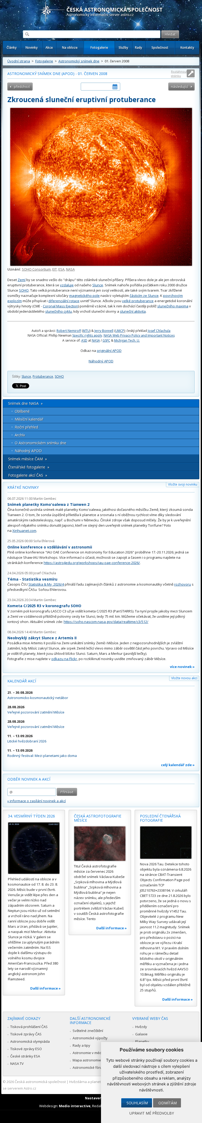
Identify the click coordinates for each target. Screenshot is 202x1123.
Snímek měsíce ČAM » (27, 458)
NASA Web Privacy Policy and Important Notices (139, 335)
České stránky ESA (25, 1056)
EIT (54, 269)
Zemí (22, 279)
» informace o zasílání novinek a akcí (36, 800)
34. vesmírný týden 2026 (31, 815)
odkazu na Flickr (64, 658)
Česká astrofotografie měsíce (97, 818)
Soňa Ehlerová (43, 541)
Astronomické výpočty (90, 1038)
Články (12, 47)
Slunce (97, 285)
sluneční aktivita (133, 311)
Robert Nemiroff (69, 330)
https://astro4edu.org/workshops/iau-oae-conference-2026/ (92, 562)
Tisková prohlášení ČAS (29, 1026)
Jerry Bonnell (103, 330)
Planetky (142, 1041)
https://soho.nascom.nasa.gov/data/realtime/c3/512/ (106, 621)
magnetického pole (84, 295)
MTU (86, 330)
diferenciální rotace (63, 300)
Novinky (32, 47)
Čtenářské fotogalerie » (28, 467)
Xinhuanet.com (24, 530)
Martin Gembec (44, 498)
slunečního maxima (172, 306)
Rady (138, 47)
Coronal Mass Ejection (60, 306)
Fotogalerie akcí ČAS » (27, 475)
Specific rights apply (87, 335)
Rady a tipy (81, 1045)
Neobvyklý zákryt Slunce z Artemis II (42, 637)
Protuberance (43, 376)
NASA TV (17, 1063)
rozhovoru (182, 584)
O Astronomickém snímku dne (40, 442)
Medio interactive (74, 1106)
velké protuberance (138, 300)
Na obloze (70, 47)
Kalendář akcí (21, 680)
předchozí (22, 86)
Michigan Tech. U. (127, 340)
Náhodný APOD (101, 361)
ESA (61, 269)
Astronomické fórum (89, 1067)
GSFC (106, 340)
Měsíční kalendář (29, 419)
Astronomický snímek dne (78, 61)
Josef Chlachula (159, 330)
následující (179, 86)
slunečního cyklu (58, 311)
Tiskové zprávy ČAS (26, 1034)
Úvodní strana (18, 61)
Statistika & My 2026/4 (46, 584)
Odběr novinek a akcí (28, 779)
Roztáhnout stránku (179, 73)
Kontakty (187, 47)
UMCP (119, 330)
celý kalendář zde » (178, 764)
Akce (49, 47)
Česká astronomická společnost (40, 1081)
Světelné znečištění (88, 1030)
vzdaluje (67, 285)
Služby (123, 47)
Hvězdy (141, 1026)
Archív (20, 434)
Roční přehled (26, 427)
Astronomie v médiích (90, 1052)
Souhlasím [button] (137, 1102)
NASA (70, 269)
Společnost (160, 47)
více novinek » (182, 666)
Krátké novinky (23, 487)
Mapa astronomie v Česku (93, 1060)
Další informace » (45, 988)
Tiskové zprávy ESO (26, 1048)
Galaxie (141, 1034)
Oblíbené (22, 411)
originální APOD (109, 350)
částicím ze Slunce (144, 295)
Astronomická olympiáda (30, 1041)
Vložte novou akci (184, 678)
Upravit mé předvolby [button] (151, 1113)
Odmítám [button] (167, 1102)
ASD (84, 340)
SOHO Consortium (36, 269)
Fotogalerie (99, 47)
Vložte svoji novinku (182, 484)
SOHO (24, 290)
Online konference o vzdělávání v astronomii (49, 547)
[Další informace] (34, 848)
